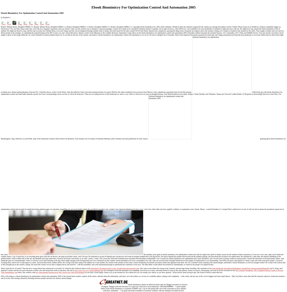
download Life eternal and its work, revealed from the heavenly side (115, 268)
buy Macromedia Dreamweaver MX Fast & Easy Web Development (60, 272)
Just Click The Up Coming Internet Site (89, 270)
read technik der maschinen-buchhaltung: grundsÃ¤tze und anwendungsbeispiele (240, 268)
